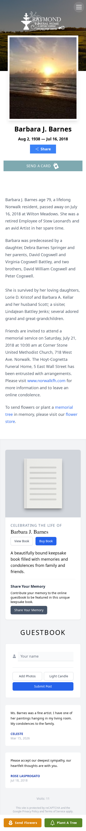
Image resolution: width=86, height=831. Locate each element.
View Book (21, 541)
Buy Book (46, 541)
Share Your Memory (28, 610)
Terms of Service (55, 811)
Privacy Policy (30, 811)
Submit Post (43, 686)
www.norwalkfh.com (47, 380)
